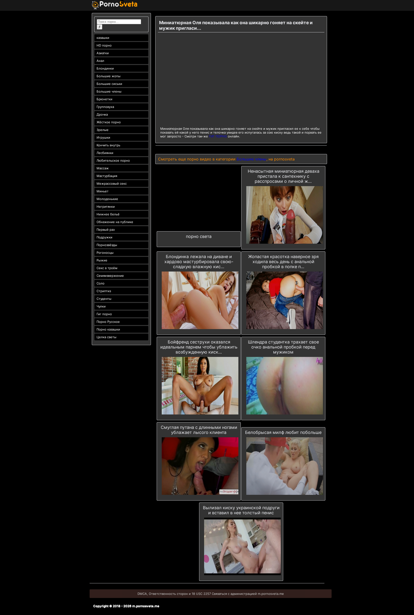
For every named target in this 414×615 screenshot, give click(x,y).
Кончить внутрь (108, 145)
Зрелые (103, 130)
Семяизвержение (110, 276)
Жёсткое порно (109, 122)
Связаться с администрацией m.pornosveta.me (248, 594)
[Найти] (99, 27)
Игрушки (103, 137)
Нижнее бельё (108, 214)
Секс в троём (107, 268)
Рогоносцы (105, 252)
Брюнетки (104, 99)
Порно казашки (108, 329)
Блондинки (105, 68)
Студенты (104, 299)
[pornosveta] (114, 8)
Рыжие (102, 260)
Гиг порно (104, 314)
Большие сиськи (109, 84)
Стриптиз (104, 291)
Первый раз (106, 229)
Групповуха (105, 107)
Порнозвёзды (107, 245)
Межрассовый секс (112, 183)
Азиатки (103, 53)
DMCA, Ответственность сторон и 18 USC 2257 (174, 594)
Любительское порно (113, 160)
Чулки (101, 306)
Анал (100, 61)
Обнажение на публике (115, 222)
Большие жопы (109, 76)
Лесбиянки (105, 153)
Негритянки (106, 206)
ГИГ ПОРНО (218, 136)
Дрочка (102, 114)
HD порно (104, 45)
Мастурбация (107, 176)
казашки (103, 38)
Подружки (104, 237)
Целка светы (106, 337)
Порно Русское (108, 322)
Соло (100, 283)
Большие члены (109, 91)
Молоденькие (107, 199)
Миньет (103, 191)
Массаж (103, 168)
